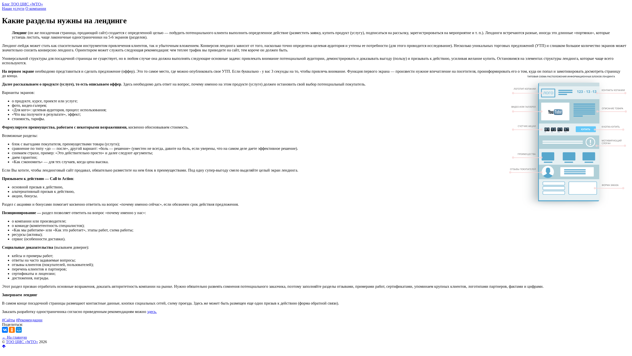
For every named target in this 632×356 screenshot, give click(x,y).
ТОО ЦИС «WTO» (22, 342)
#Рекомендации (29, 320)
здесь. (152, 312)
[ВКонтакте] (5, 330)
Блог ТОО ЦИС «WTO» (22, 4)
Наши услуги (13, 8)
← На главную (14, 337)
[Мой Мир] (19, 330)
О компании (35, 8)
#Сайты (8, 320)
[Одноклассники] (12, 330)
